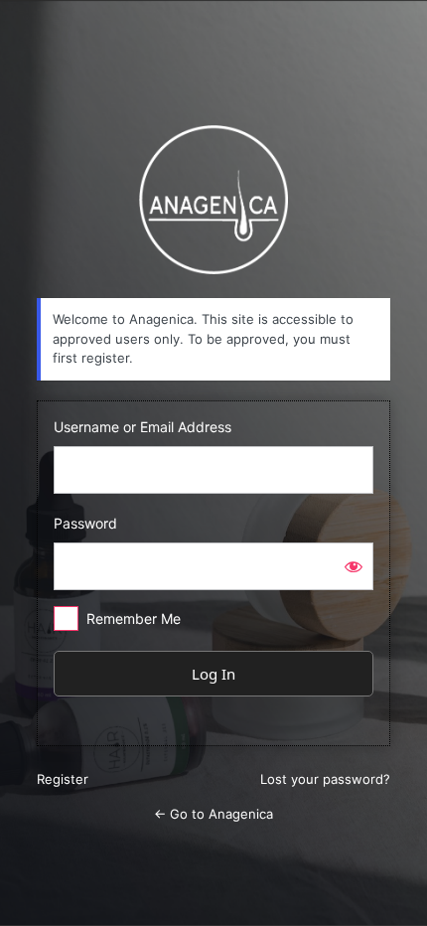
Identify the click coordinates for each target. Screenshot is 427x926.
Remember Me (133, 618)
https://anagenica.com (213, 199)
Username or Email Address (142, 426)
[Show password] (353, 566)
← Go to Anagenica (213, 814)
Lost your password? (325, 779)
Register (62, 779)
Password (85, 523)
